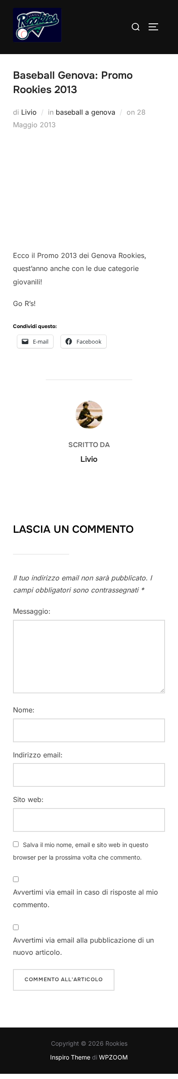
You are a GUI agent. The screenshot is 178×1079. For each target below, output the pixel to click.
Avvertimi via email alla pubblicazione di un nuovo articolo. (83, 946)
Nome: (24, 709)
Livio (29, 112)
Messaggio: (32, 611)
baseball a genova (85, 112)
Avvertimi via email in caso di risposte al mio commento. (85, 898)
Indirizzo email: (38, 754)
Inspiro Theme (70, 1057)
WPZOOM (113, 1057)
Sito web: (28, 799)
